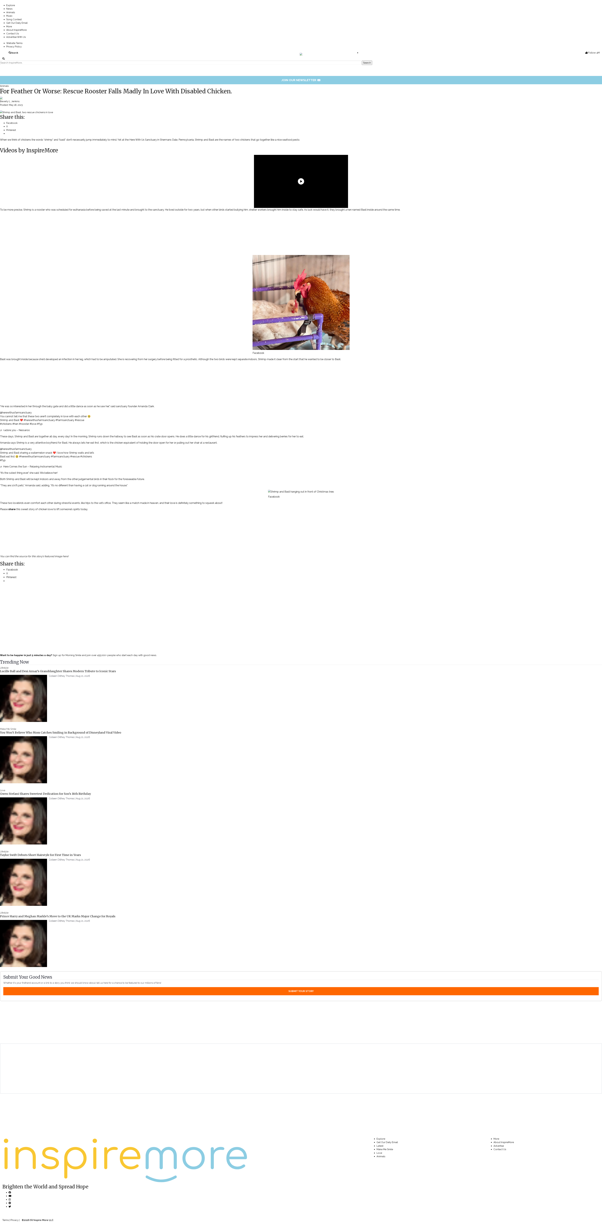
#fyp (40, 423)
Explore (10, 5)
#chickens (6, 423)
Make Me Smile (8, 729)
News (9, 8)
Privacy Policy (14, 46)
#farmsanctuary (64, 420)
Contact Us (12, 33)
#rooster (24, 423)
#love (33, 423)
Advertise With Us (16, 37)
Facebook (258, 352)
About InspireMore (16, 30)
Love (2, 790)
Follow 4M (594, 52)
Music (9, 15)
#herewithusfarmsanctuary (39, 420)
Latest (380, 1145)
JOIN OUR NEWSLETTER (301, 80)
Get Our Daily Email (17, 22)
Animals (10, 12)
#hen (15, 423)
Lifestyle (4, 667)
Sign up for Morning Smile (67, 655)
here (65, 556)
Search (14, 52)
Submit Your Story (301, 991)
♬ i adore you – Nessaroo (15, 430)
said (113, 406)
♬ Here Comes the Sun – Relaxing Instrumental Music (31, 466)
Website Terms (14, 43)
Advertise (499, 1145)
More (9, 26)
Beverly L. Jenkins (9, 101)
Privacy (14, 1220)
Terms (5, 1220)
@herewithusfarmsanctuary (16, 412)
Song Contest (14, 19)
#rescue (79, 420)
